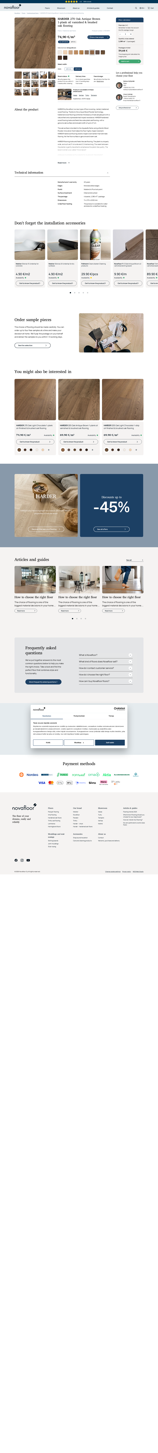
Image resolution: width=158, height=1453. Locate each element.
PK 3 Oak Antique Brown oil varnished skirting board (127, 265)
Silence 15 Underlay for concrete (27, 265)
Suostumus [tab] (46, 716)
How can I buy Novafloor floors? (94, 681)
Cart (152, 8)
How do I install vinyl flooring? (133, 820)
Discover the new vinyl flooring (44, 529)
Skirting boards (53, 841)
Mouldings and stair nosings (56, 836)
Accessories (77, 834)
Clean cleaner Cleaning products (93, 265)
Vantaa (81, 95)
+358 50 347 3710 (128, 87)
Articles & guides (93, 8)
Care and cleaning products (82, 841)
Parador (75, 818)
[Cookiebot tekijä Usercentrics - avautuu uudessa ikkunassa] (115, 708)
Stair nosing (52, 847)
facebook (16, 860)
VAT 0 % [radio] (73, 42)
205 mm (68, 69)
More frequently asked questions (42, 682)
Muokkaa (77, 742)
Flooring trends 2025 (130, 812)
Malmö (100, 824)
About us (76, 8)
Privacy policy (126, 871)
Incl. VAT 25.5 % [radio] (63, 42)
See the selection (25, 345)
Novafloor (76, 815)
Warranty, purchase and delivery (109, 841)
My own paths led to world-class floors (134, 824)
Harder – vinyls (78, 824)
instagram (22, 860)
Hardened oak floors (69, 31)
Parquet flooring (53, 812)
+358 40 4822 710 (128, 98)
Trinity (75, 821)
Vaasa (75, 95)
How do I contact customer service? (96, 668)
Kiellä (48, 742)
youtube (28, 860)
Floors (47, 8)
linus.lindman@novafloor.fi (131, 100)
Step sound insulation (80, 838)
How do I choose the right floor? (94, 674)
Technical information (29, 173)
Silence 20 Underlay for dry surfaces (61, 265)
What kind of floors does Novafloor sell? (98, 661)
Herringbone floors (54, 826)
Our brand (77, 808)
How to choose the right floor (34, 597)
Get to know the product (29, 283)
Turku (87, 95)
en (143, 8)
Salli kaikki (110, 742)
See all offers (102, 529)
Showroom (61, 8)
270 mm (78, 69)
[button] (35, 43)
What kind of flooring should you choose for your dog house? (133, 816)
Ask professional (125, 108)
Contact (110, 8)
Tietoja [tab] (111, 716)
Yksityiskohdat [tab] (79, 716)
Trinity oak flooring (54, 821)
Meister (75, 812)
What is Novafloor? (88, 655)
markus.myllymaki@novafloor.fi (133, 89)
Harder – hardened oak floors (82, 826)
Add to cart (125, 61)
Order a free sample (97, 37)
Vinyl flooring (52, 815)
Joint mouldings (53, 844)
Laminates (51, 824)
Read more (100, 81)
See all (129, 560)
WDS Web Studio (138, 871)
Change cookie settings (112, 871)
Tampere (94, 95)
